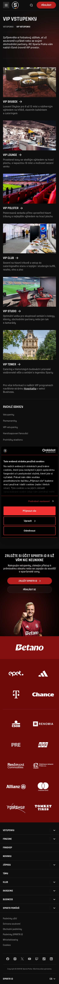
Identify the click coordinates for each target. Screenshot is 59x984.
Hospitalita (30, 388)
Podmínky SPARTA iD (13, 934)
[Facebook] (8, 959)
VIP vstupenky (10, 427)
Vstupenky (8, 26)
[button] (8, 830)
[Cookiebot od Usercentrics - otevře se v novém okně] (42, 451)
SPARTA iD (8, 979)
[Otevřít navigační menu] (6, 5)
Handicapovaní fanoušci (15, 433)
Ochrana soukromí (11, 923)
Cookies (7, 945)
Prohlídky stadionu (13, 439)
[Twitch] (37, 959)
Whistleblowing (10, 939)
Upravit (28, 520)
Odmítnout (29, 530)
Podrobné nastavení (39, 501)
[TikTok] (44, 959)
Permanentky (10, 420)
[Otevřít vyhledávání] (31, 5)
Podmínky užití (10, 918)
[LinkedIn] (51, 959)
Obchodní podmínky (12, 929)
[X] (22, 959)
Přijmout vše (29, 511)
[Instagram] (15, 959)
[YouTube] (29, 959)
